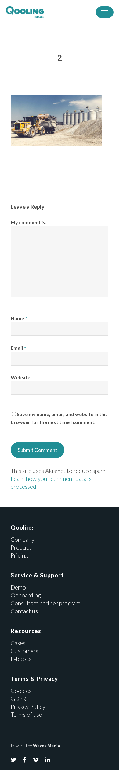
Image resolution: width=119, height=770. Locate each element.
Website (20, 377)
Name (19, 318)
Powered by (35, 745)
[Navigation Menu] (105, 12)
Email (18, 348)
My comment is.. (29, 222)
